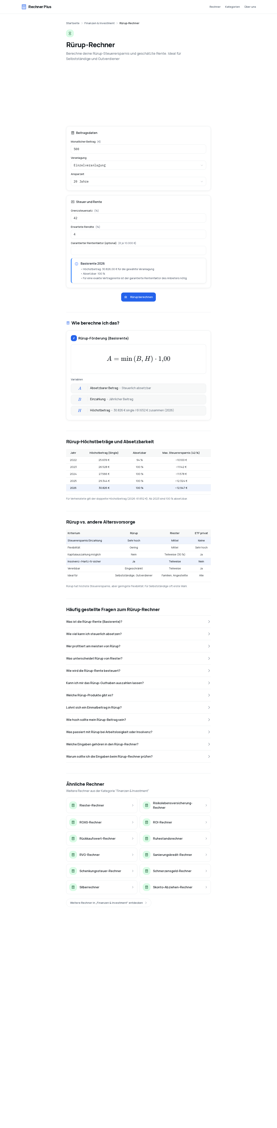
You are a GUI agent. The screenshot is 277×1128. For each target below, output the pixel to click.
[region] (138, 470)
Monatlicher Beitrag (86, 141)
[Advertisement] (138, 93)
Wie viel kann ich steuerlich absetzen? (94, 634)
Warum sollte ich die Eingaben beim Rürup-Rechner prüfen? (109, 756)
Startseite (73, 23)
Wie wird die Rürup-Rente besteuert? (93, 671)
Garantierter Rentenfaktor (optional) (103, 243)
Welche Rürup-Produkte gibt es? (89, 695)
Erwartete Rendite (85, 227)
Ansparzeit (77, 174)
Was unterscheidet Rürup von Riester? (94, 658)
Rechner (215, 6)
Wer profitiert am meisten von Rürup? (93, 646)
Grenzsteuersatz (85, 210)
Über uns (250, 6)
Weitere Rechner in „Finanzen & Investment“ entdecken (106, 903)
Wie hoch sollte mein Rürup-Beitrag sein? (96, 720)
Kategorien (232, 6)
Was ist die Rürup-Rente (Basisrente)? (94, 622)
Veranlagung (78, 158)
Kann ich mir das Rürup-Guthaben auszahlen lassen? (105, 683)
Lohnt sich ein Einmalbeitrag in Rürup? (94, 707)
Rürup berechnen (141, 297)
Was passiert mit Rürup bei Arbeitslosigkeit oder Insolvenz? (109, 732)
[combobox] (138, 165)
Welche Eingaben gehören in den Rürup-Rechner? (102, 744)
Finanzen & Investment (99, 23)
